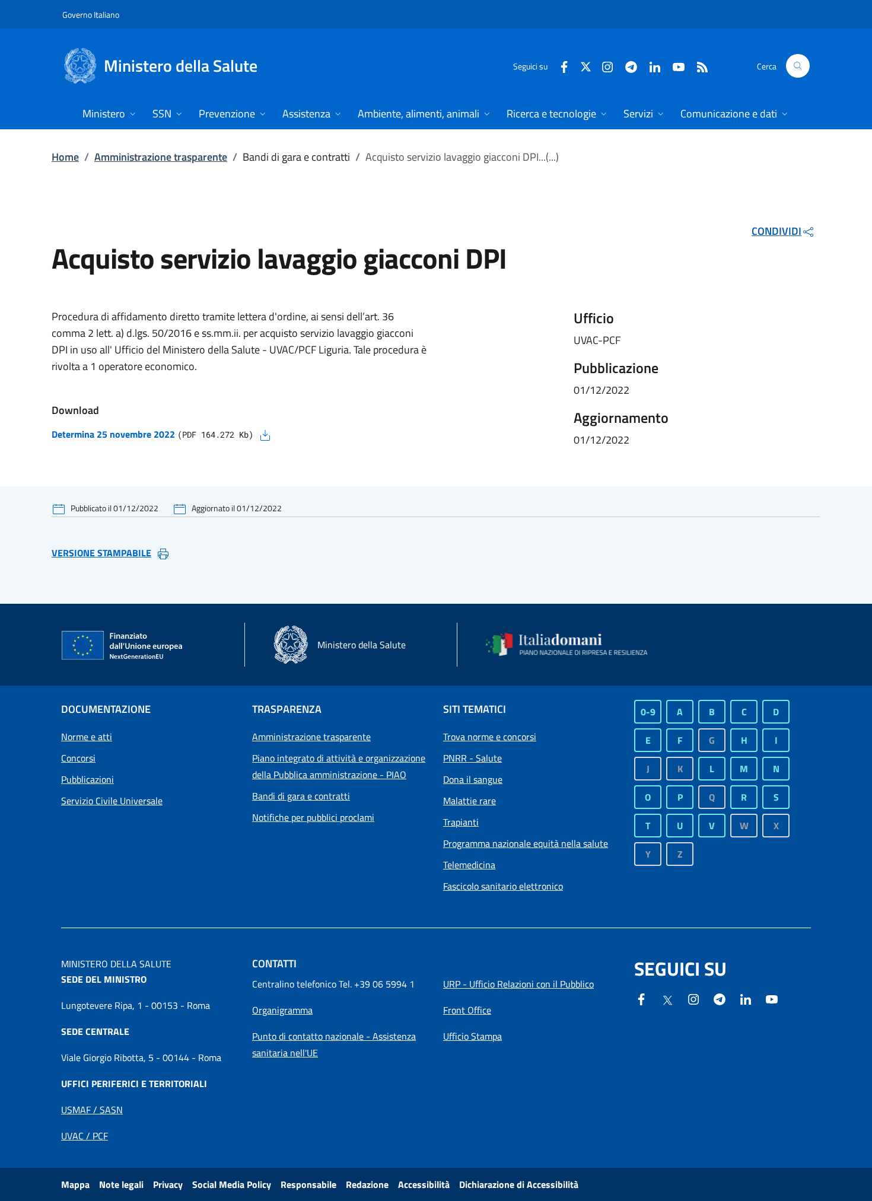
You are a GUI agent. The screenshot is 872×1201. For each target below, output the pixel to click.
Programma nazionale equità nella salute (525, 843)
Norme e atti (86, 736)
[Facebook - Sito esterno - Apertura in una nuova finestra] (559, 66)
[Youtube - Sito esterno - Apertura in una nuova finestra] (674, 66)
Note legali (121, 1184)
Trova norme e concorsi (489, 736)
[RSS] (697, 66)
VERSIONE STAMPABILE (101, 553)
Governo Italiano (90, 14)
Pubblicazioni (87, 779)
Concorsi (78, 758)
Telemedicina (469, 865)
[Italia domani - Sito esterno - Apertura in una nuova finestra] (574, 645)
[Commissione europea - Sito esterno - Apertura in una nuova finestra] (122, 646)
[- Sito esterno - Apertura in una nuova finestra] (772, 998)
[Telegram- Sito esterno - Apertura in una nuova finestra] (626, 66)
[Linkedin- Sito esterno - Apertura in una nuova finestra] (746, 998)
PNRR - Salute (472, 758)
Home (65, 157)
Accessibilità (424, 1184)
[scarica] (265, 434)
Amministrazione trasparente (160, 157)
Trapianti (461, 822)
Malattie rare (469, 801)
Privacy (168, 1184)
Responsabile (308, 1184)
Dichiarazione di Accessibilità (518, 1184)
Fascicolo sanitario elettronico (503, 886)
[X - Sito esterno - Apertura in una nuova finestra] (586, 66)
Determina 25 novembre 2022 (113, 434)
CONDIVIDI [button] (776, 231)
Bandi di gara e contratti (301, 796)
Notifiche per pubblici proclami (313, 817)
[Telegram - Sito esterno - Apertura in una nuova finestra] (719, 998)
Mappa (75, 1184)
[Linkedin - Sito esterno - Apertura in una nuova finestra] (650, 66)
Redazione (367, 1184)
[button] (798, 66)
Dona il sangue (472, 779)
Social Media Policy (231, 1184)
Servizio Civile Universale (112, 801)
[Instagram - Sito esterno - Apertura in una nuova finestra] (603, 66)
